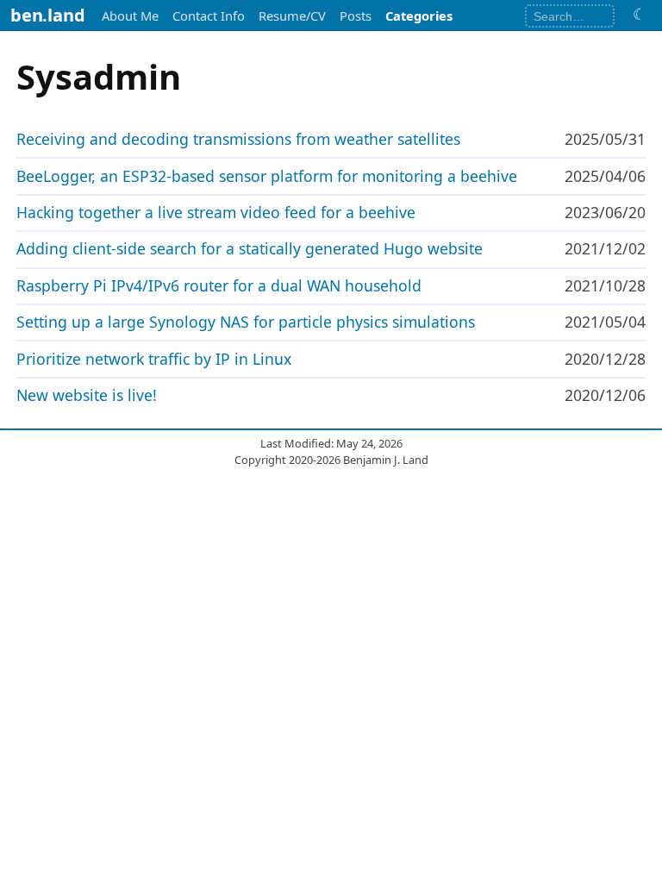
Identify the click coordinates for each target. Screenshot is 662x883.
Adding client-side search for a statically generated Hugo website (249, 248)
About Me (130, 15)
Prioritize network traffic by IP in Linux (153, 358)
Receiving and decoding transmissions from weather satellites (238, 138)
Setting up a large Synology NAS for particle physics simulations (245, 321)
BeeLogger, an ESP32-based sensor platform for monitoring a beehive (266, 176)
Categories (419, 15)
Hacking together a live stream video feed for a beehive (215, 212)
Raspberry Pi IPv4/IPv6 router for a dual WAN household (219, 285)
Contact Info (208, 15)
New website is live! (86, 395)
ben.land (47, 15)
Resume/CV (292, 15)
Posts (356, 15)
